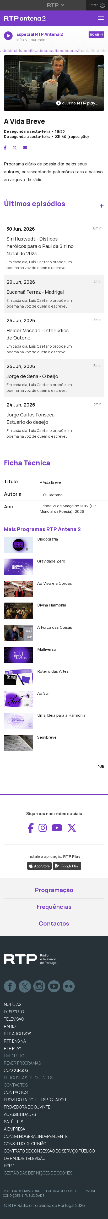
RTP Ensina (15, 1041)
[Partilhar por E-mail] (25, 148)
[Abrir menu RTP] (54, 5)
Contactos (54, 923)
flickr (69, 986)
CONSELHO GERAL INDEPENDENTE (36, 1136)
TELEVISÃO (14, 1019)
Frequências (54, 907)
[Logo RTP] (30, 959)
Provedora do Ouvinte (27, 1107)
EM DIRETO (14, 1056)
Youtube (54, 986)
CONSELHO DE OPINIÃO (25, 1143)
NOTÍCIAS (12, 1004)
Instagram (39, 986)
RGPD (9, 1165)
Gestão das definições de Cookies (38, 1173)
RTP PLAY (12, 1048)
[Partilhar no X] (15, 148)
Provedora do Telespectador (35, 1100)
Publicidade (34, 1195)
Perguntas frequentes (28, 1078)
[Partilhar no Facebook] (5, 148)
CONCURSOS (16, 1070)
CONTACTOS (16, 1092)
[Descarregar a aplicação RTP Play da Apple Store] (39, 865)
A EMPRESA (14, 1129)
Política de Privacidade (23, 1191)
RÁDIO (9, 1026)
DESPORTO (14, 1012)
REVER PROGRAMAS (22, 1063)
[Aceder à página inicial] (36, 18)
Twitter (25, 986)
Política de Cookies (61, 1191)
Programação (54, 890)
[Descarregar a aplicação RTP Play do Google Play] (67, 865)
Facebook (10, 986)
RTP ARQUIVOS (17, 1034)
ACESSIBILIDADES (20, 1114)
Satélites (13, 1122)
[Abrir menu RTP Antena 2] (103, 18)
